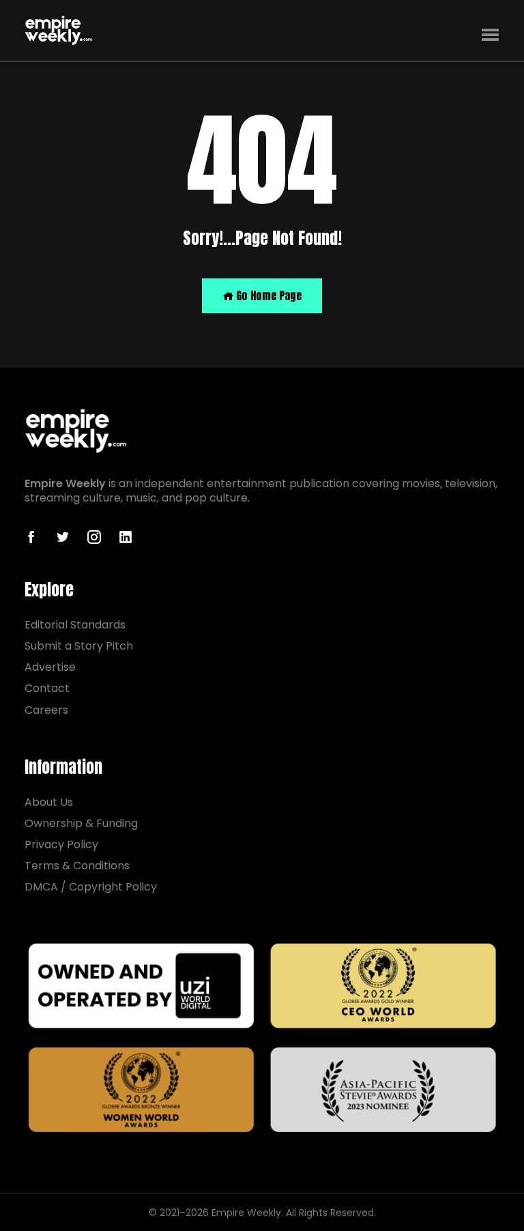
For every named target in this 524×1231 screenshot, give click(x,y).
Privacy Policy (61, 844)
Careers (46, 710)
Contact (47, 688)
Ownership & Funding (81, 823)
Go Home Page (267, 295)
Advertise (50, 667)
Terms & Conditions (77, 865)
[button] (490, 35)
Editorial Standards (75, 624)
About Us (49, 802)
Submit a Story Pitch (79, 645)
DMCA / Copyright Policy (91, 886)
